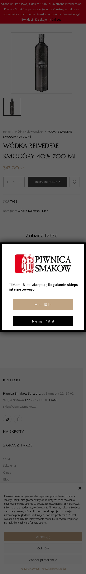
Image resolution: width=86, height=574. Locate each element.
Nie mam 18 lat (43, 321)
